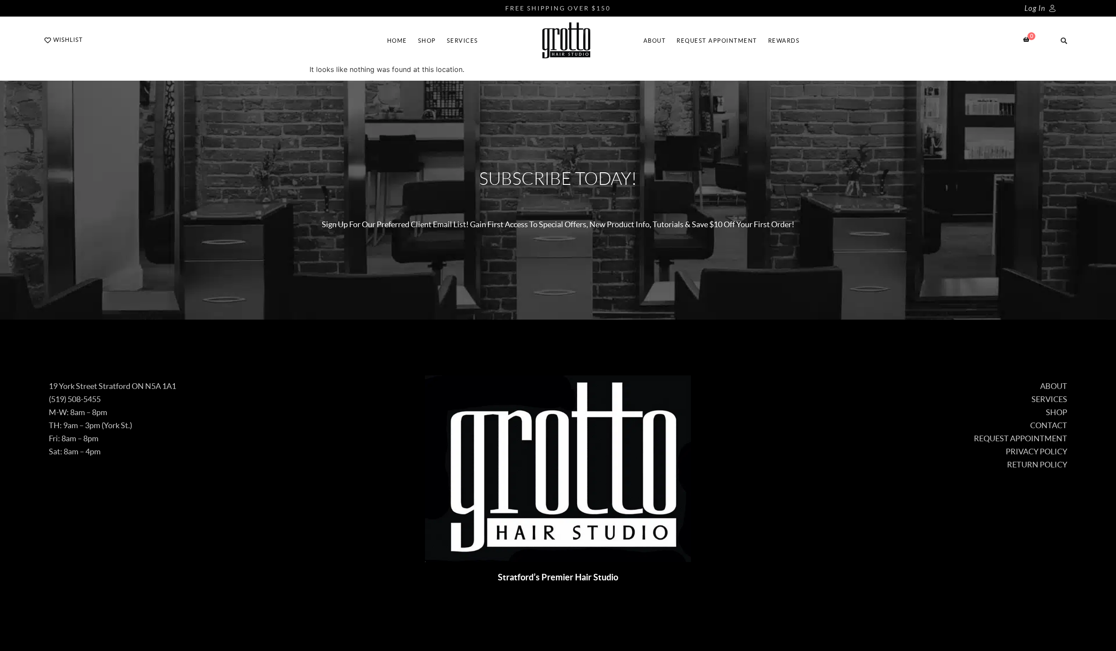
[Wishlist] (47, 40)
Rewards (784, 40)
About (654, 40)
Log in (1034, 8)
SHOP (427, 40)
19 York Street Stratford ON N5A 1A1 (112, 386)
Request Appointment (717, 40)
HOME (397, 40)
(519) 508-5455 (75, 399)
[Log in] (1052, 8)
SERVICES (462, 40)
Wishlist (68, 40)
